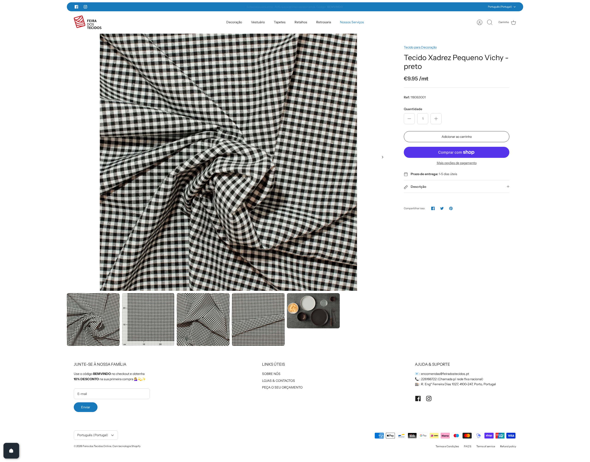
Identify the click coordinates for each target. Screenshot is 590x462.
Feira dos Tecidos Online (97, 446)
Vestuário (258, 22)
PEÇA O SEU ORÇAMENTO (282, 387)
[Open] (11, 451)
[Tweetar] (441, 208)
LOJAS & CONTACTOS (278, 381)
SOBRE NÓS (271, 374)
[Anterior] (213, 6)
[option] (228, 162)
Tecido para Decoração (420, 47)
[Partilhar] (432, 208)
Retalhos (301, 22)
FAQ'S (467, 446)
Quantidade (413, 109)
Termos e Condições (447, 446)
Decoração (234, 22)
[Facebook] (76, 7)
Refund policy (508, 446)
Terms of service (485, 446)
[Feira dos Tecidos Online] (87, 22)
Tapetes (280, 22)
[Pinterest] (450, 208)
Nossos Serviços (352, 22)
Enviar (85, 407)
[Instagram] (85, 7)
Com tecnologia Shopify (126, 446)
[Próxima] (376, 6)
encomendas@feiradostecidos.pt (445, 374)
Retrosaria (323, 22)
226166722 (429, 379)
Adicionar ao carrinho (457, 137)
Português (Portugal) (500, 6)
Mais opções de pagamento (457, 163)
